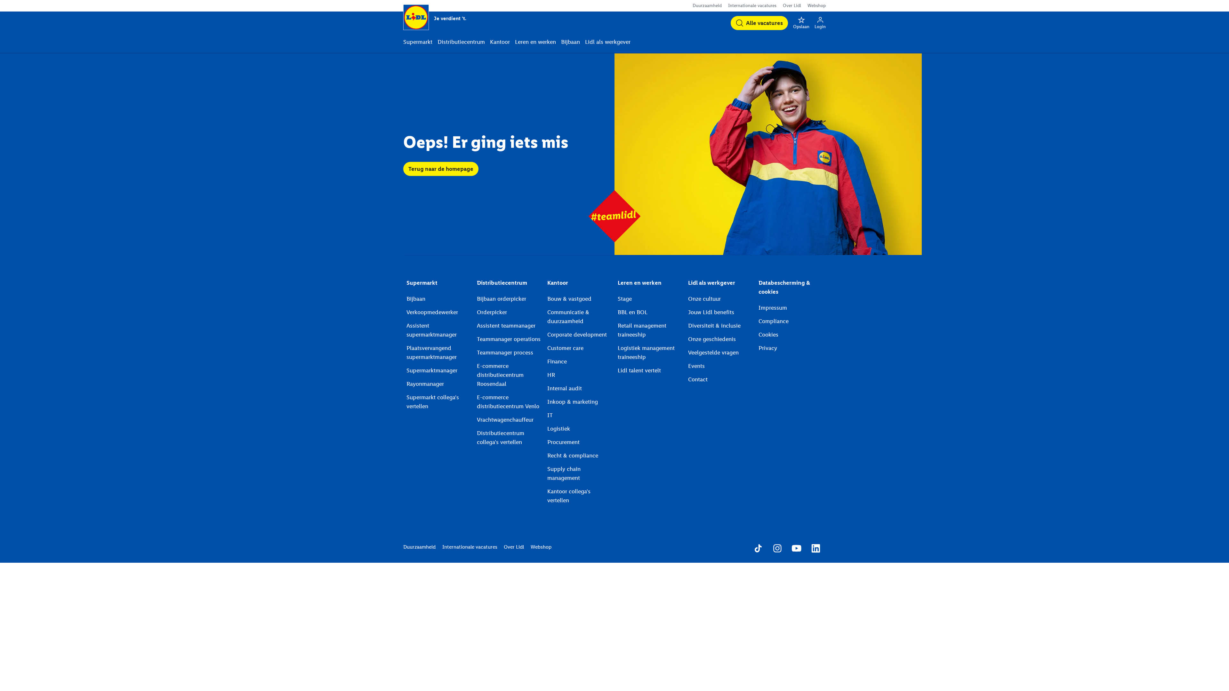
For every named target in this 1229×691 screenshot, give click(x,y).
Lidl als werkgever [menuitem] (608, 41)
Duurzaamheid (707, 5)
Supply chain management (564, 473)
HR (551, 374)
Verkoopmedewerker (432, 312)
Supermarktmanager (431, 370)
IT (550, 415)
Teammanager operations (509, 339)
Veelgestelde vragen (713, 352)
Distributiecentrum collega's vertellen (500, 438)
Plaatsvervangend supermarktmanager (431, 353)
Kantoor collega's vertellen (568, 496)
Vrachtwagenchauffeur (505, 419)
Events (696, 365)
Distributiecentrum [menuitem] (461, 41)
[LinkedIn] (816, 549)
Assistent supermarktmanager (431, 330)
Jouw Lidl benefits (711, 312)
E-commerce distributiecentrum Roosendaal (500, 374)
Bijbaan (415, 298)
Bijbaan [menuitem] (570, 41)
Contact (698, 379)
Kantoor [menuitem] (500, 41)
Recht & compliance (572, 455)
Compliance (774, 321)
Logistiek (558, 428)
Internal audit (564, 388)
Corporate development (577, 334)
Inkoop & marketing (572, 401)
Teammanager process (505, 352)
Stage (625, 298)
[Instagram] (777, 549)
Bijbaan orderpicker (501, 298)
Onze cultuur (704, 298)
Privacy (768, 348)
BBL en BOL (632, 312)
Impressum (773, 307)
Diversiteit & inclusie (714, 325)
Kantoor (557, 282)
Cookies (768, 334)
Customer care (565, 348)
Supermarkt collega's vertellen (432, 402)
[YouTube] (796, 549)
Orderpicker (492, 312)
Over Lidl (792, 5)
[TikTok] (758, 549)
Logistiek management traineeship (646, 353)
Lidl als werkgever (711, 282)
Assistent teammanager (506, 325)
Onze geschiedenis (712, 339)
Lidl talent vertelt (639, 370)
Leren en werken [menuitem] (535, 41)
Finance (557, 361)
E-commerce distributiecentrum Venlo (508, 402)
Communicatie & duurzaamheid (568, 317)
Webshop (816, 5)
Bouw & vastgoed (569, 298)
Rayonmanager (425, 383)
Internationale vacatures (752, 5)
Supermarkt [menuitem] (417, 41)
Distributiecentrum (502, 282)
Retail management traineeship (642, 330)
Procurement (563, 442)
